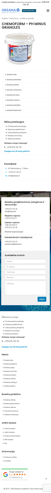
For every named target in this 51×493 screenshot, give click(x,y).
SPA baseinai (8, 439)
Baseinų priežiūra (14, 105)
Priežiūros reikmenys (11, 415)
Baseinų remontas (14, 110)
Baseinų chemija (13, 100)
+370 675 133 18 (11, 209)
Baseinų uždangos (14, 90)
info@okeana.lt (14, 176)
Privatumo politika (10, 457)
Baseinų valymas (10, 407)
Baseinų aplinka (13, 95)
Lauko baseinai (9, 432)
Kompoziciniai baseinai (12, 436)
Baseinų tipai (12, 74)
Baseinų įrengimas (14, 80)
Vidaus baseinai (9, 428)
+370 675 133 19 (11, 242)
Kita (5, 443)
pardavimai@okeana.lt (13, 244)
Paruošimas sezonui (11, 411)
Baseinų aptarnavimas (11, 403)
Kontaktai (7, 461)
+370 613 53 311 (11, 218)
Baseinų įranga (13, 85)
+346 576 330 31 (11, 225)
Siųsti (41, 299)
